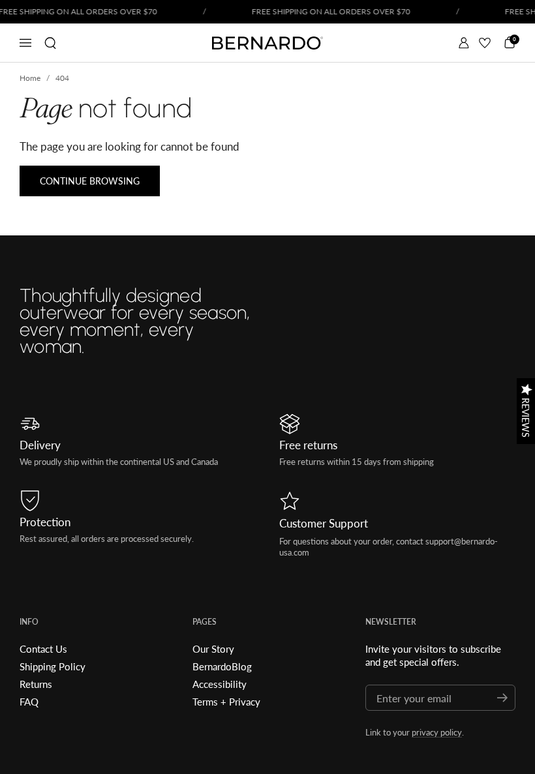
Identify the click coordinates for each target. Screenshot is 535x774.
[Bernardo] (267, 43)
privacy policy (437, 732)
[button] (50, 43)
